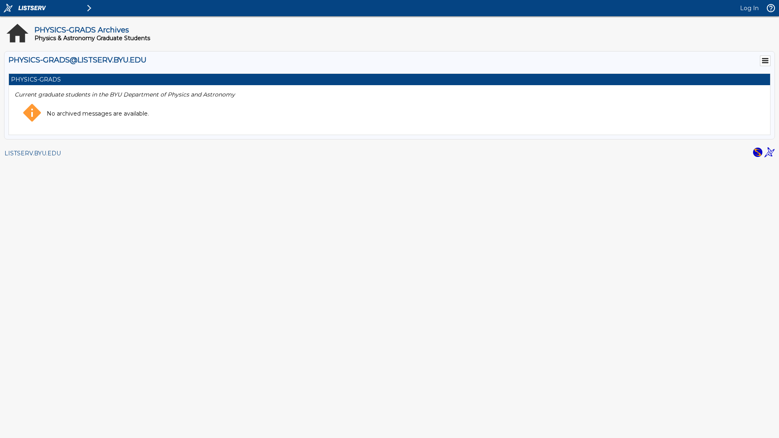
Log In (749, 8)
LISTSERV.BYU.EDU (32, 153)
